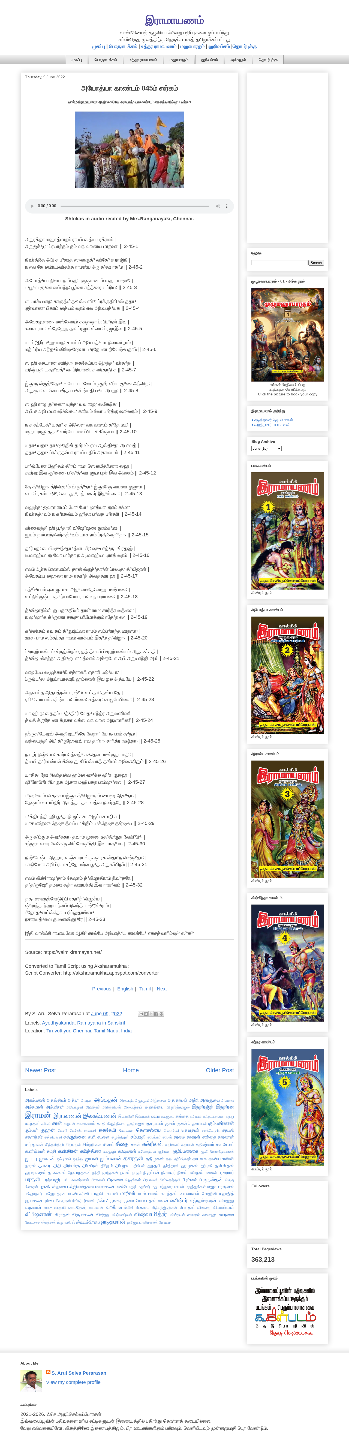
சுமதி (51, 1151)
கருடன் (69, 1123)
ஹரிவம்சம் (219, 46)
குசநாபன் (154, 1123)
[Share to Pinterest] (161, 1014)
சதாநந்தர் (34, 1136)
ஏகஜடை (167, 1116)
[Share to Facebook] (156, 1014)
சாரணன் (226, 1136)
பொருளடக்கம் (123, 46)
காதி (101, 1123)
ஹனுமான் (113, 1221)
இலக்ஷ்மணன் (99, 1115)
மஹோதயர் (33, 1193)
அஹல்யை (154, 1106)
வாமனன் (96, 1207)
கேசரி (62, 1130)
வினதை (203, 1207)
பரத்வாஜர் (51, 1179)
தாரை (44, 1165)
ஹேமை (165, 1222)
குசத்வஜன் (136, 1123)
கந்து (230, 1116)
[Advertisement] (287, 156)
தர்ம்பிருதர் (182, 1159)
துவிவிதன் (224, 1165)
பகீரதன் (196, 1172)
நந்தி (96, 1172)
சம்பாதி (138, 1137)
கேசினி (76, 1130)
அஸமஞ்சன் (133, 1107)
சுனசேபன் (225, 1144)
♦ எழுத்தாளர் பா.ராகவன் (270, 424)
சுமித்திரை (90, 1151)
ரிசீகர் (77, 1200)
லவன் (163, 1200)
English (125, 989)
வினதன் (187, 1207)
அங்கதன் (106, 1099)
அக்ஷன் (87, 1100)
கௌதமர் (190, 1130)
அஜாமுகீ (142, 1100)
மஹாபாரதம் (192, 46)
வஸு (48, 1207)
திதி (57, 1165)
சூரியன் (164, 1151)
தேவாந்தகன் (79, 1172)
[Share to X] (151, 1014)
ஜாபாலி (91, 1158)
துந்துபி (154, 1165)
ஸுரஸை (226, 1214)
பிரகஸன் (98, 1180)
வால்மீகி (126, 1207)
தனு (169, 1159)
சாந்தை (209, 1136)
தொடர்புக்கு (245, 46)
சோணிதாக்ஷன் (222, 1151)
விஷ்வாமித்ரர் (150, 1214)
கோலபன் (126, 1130)
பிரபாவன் (150, 1180)
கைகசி (90, 1130)
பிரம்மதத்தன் (170, 1180)
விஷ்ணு (103, 1214)
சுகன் (136, 1144)
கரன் (57, 1123)
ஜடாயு (31, 1158)
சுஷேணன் (127, 1151)
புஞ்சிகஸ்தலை (53, 1186)
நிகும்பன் (151, 1172)
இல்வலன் (142, 1116)
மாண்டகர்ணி (78, 1193)
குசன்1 (183, 1123)
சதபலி (228, 1130)
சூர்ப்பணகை (185, 1151)
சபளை (103, 1136)
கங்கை (182, 1116)
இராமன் (38, 1115)
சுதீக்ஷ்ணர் (205, 1144)
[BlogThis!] (146, 1014)
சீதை (122, 1143)
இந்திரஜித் (202, 1107)
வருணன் (33, 1207)
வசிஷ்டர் (179, 1200)
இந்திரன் (225, 1107)
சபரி (92, 1136)
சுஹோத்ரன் (147, 1151)
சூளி (204, 1151)
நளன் (125, 1172)
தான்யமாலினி (221, 1158)
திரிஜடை (123, 1165)
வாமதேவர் (77, 1207)
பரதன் (32, 1179)
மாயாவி (112, 1193)
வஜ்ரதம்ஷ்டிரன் (203, 1200)
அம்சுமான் (34, 1106)
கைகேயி (107, 1130)
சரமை (179, 1136)
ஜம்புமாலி (64, 1159)
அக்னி (74, 1100)
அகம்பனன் (35, 1100)
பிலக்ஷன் (31, 1187)
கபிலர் (46, 1123)
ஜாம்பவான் (111, 1158)
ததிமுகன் (155, 1158)
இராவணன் (67, 1115)
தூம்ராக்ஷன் (35, 1172)
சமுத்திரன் (120, 1137)
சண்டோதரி (210, 1130)
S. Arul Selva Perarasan (79, 1373)
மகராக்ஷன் (105, 1186)
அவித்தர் (93, 1107)
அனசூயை (210, 1100)
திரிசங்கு (72, 1165)
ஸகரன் (193, 1214)
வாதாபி (60, 1207)
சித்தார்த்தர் (54, 1144)
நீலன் (182, 1172)
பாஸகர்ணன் (79, 1180)
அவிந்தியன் (111, 1107)
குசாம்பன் (199, 1123)
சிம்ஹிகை (92, 1144)
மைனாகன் (189, 1193)
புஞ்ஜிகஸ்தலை (80, 1186)
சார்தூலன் (34, 1144)
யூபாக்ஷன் (34, 1200)
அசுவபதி (126, 1100)
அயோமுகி (74, 1107)
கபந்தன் (32, 1123)
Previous (101, 989)
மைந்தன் (169, 1193)
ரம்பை (49, 1200)
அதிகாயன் (178, 1100)
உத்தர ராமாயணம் (158, 46)
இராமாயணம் (174, 20)
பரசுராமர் (226, 1172)
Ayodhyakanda (58, 1023)
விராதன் (62, 1214)
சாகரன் (193, 1136)
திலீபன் (139, 1166)
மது (155, 1187)
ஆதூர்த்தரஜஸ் (177, 1107)
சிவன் (108, 1144)
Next (162, 989)
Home (131, 1070)
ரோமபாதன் (146, 1200)
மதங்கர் (144, 1187)
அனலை (227, 1100)
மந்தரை (166, 1186)
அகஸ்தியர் (56, 1100)
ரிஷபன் (89, 1200)
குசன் (170, 1123)
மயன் (179, 1186)
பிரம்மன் (190, 1179)
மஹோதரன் (55, 1193)
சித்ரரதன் (73, 1144)
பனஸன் (211, 1172)
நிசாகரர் (168, 1172)
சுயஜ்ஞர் (109, 1151)
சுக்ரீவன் (152, 1143)
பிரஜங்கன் (133, 1180)
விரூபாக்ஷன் (83, 1214)
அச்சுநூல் (238, 60)
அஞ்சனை (158, 1100)
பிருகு (229, 1180)
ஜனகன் (47, 1158)
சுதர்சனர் (172, 1144)
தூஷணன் (57, 1172)
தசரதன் (133, 1158)
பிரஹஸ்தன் (211, 1179)
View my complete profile (73, 1382)
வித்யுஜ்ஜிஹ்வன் (164, 1207)
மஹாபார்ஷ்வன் (220, 1186)
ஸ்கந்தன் (48, 1222)
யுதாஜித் (226, 1193)
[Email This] (140, 1014)
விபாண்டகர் (223, 1207)
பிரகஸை (115, 1179)
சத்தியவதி (53, 1137)
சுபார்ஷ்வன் (35, 1151)
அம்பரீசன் (55, 1106)
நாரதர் (137, 1172)
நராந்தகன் (110, 1172)
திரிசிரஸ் (90, 1165)
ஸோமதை (32, 1222)
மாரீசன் (128, 1193)
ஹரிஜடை (134, 1222)
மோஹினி (209, 1193)
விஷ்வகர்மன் (122, 1215)
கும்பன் (31, 1130)
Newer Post (40, 1070)
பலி (65, 1180)
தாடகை (199, 1158)
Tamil (145, 989)
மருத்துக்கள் (196, 1187)
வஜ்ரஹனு (226, 1200)
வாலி (111, 1207)
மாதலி (97, 1193)
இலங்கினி (126, 1116)
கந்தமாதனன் (214, 1116)
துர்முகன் (189, 1165)
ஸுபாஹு (209, 1215)
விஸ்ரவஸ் (177, 1215)
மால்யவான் (148, 1193)
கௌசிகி (171, 1130)
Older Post (220, 1070)
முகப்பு (98, 46)
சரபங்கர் (154, 1137)
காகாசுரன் (86, 1123)
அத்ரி (194, 1100)
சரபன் (167, 1137)
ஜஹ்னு (78, 1159)
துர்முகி (206, 1166)
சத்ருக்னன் (75, 1137)
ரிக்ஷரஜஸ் (63, 1200)
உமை (155, 1116)
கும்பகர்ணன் (221, 1123)
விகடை (142, 1207)
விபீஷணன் (38, 1214)
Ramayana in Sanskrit (101, 1023)
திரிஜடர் (107, 1166)
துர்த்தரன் (171, 1166)
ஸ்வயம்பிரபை (88, 1221)
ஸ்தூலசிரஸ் (66, 1222)
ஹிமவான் (150, 1222)
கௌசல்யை (148, 1130)
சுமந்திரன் (68, 1151)
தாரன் (30, 1165)
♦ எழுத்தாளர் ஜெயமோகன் (272, 420)
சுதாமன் (187, 1144)
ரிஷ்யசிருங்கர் (109, 1200)
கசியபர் (196, 1116)
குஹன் (48, 1130)
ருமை (129, 1200)
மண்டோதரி (126, 1186)
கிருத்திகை (116, 1123)
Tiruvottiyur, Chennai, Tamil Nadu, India (89, 1031)
